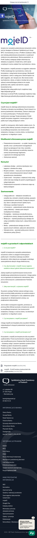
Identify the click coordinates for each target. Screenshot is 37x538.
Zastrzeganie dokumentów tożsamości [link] (11, 496)
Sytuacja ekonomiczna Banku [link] (12, 423)
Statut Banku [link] (7, 412)
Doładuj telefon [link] (8, 506)
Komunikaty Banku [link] (9, 426)
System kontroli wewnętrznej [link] (12, 468)
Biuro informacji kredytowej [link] (12, 457)
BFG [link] (4, 448)
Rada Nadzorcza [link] (8, 418)
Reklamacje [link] (6, 519)
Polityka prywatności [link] (9, 465)
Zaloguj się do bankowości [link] (18, 2)
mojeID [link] (5, 500)
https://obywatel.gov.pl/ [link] (8, 91)
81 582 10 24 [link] (7, 401)
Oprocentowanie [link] (8, 514)
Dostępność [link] (7, 432)
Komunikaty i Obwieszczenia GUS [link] (13, 522)
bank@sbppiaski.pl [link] (9, 399)
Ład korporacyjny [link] (8, 462)
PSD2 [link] (4, 454)
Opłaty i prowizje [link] (8, 516)
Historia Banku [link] (7, 421)
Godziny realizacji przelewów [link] (12, 493)
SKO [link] (4, 484)
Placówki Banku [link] (8, 429)
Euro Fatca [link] (6, 451)
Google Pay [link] (6, 503)
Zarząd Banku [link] (7, 415)
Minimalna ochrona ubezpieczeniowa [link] (9, 510)
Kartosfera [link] (6, 487)
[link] (2, 16)
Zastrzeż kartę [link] (7, 490)
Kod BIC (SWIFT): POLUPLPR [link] (12, 434)
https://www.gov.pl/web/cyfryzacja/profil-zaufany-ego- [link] (17, 96)
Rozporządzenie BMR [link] (9, 470)
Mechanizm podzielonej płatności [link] (14, 459)
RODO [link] (5, 446)
